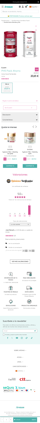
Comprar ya (10, 166)
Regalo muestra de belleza (11, 101)
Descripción (7, 115)
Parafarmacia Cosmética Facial (20, 20)
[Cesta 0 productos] (26, 6)
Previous (33, 127)
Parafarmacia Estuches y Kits (12, 22)
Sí (25, 250)
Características (8, 120)
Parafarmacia (5, 20)
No (31, 250)
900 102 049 (15, 282)
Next (36, 127)
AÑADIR (26, 418)
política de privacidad (21, 334)
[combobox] (20, 11)
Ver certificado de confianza (20, 186)
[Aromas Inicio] (8, 6)
